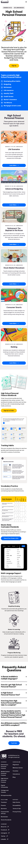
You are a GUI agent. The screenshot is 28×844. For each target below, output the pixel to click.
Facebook (4, 830)
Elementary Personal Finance (4, 766)
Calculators (16, 774)
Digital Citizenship (4, 786)
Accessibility (16, 805)
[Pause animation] (2, 458)
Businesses (4, 816)
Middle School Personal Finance (5, 773)
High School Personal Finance (4, 780)
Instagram (4, 833)
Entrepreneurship (6, 795)
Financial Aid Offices (5, 812)
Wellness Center (18, 767)
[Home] (5, 2)
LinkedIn (3, 839)
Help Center (16, 802)
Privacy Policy (17, 811)
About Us (3, 826)
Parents (3, 805)
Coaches (15, 771)
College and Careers (4, 791)
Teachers (4, 802)
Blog (14, 777)
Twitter (3, 836)
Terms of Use (17, 808)
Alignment (16, 764)
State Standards (6, 819)
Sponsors (4, 808)
